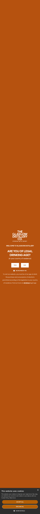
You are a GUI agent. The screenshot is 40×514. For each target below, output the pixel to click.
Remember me (21, 270)
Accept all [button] (20, 502)
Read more (13, 498)
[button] (20, 511)
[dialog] (20, 501)
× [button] (38, 490)
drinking (27, 283)
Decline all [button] (20, 506)
